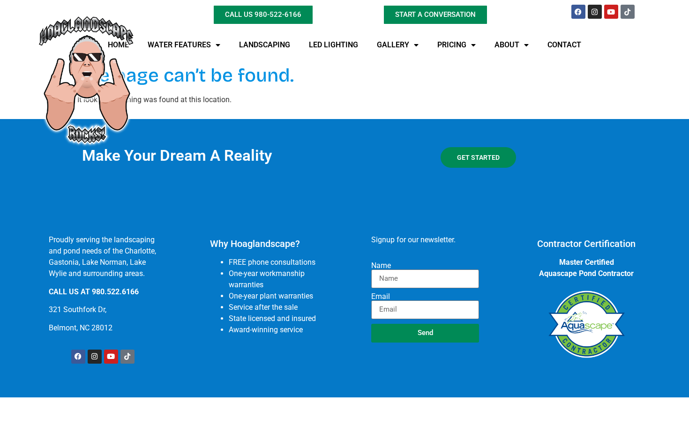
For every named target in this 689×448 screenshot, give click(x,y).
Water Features (179, 44)
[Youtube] (611, 12)
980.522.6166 (115, 291)
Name (381, 265)
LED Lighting (333, 44)
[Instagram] (595, 12)
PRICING (451, 44)
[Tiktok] (628, 12)
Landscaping (264, 44)
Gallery (393, 44)
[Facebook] (578, 12)
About (506, 44)
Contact (564, 44)
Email (380, 296)
